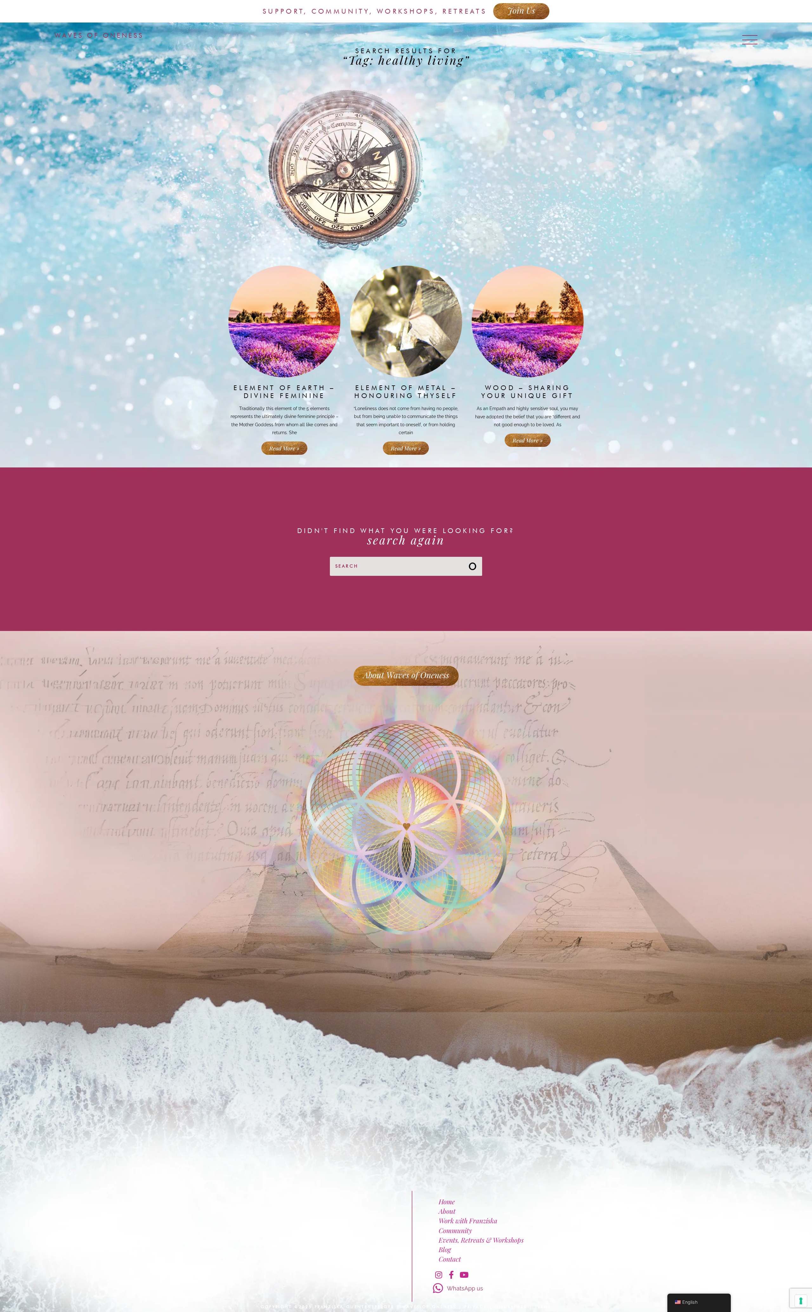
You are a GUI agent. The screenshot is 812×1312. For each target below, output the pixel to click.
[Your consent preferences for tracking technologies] (801, 1301)
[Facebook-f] (451, 1274)
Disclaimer (511, 1306)
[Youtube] (464, 1274)
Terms (543, 1306)
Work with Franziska (468, 1220)
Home (447, 1201)
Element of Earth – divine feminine (284, 392)
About (447, 1210)
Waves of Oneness (99, 35)
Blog (445, 1249)
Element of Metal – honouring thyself (405, 392)
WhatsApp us (465, 1288)
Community (455, 1230)
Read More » (284, 448)
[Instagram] (438, 1274)
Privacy (475, 1306)
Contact (450, 1258)
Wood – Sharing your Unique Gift (527, 392)
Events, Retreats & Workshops (481, 1239)
